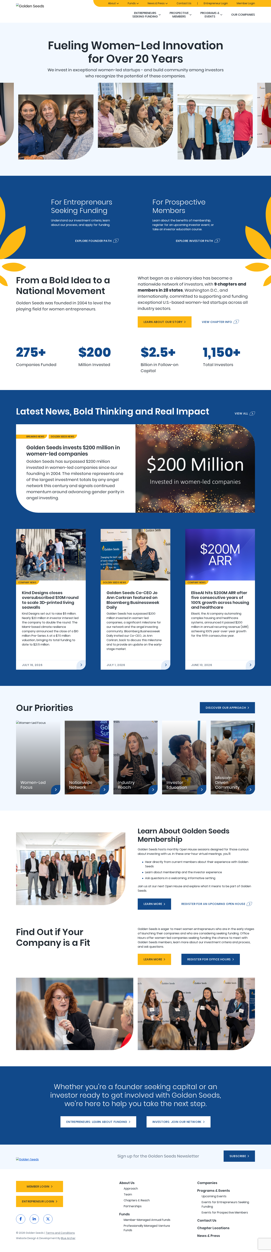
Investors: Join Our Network (176, 1122)
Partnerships (133, 1206)
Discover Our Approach (226, 708)
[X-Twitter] (48, 1219)
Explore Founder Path (93, 241)
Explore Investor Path (194, 241)
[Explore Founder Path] (84, 217)
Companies (207, 1183)
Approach (131, 1188)
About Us (127, 1183)
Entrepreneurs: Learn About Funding (96, 1122)
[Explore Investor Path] (186, 217)
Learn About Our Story (163, 322)
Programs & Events (209, 15)
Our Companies (243, 15)
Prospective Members (179, 15)
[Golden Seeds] (43, 6)
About (112, 3)
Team (128, 1194)
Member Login (246, 3)
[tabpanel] (135, 468)
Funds (132, 3)
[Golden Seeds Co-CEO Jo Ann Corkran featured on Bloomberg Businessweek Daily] (135, 599)
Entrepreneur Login (216, 3)
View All (241, 413)
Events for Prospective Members (225, 1212)
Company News (27, 582)
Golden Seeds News (62, 436)
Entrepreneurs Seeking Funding (145, 15)
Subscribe (238, 1156)
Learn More (153, 904)
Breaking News (35, 436)
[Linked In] (34, 1219)
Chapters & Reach (137, 1200)
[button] (160, 15)
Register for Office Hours (209, 959)
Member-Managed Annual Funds (147, 1220)
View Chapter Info (217, 322)
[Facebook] (20, 1219)
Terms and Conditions (60, 1233)
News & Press (156, 3)
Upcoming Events (214, 1196)
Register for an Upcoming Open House (213, 904)
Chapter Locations (213, 1228)
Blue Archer (68, 1238)
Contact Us (184, 3)
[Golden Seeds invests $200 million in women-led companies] (135, 468)
